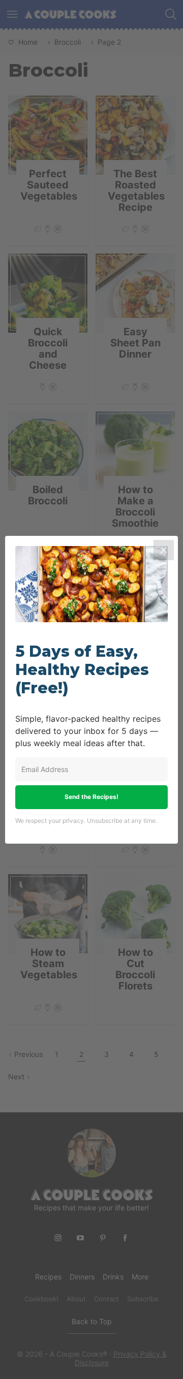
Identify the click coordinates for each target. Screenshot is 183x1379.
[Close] (164, 550)
